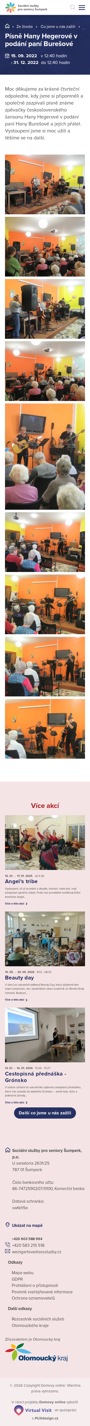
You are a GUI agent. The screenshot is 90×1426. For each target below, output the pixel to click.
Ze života (24, 26)
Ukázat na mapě (27, 1225)
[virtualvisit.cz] (33, 1410)
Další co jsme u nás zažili (45, 1113)
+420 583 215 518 (28, 1245)
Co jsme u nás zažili (58, 26)
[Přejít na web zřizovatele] (45, 1352)
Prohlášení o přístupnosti (35, 1285)
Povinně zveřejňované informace (42, 1292)
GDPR (17, 1279)
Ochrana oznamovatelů (33, 1298)
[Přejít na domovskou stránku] (26, 7)
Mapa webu (23, 1272)
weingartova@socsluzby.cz (36, 1252)
